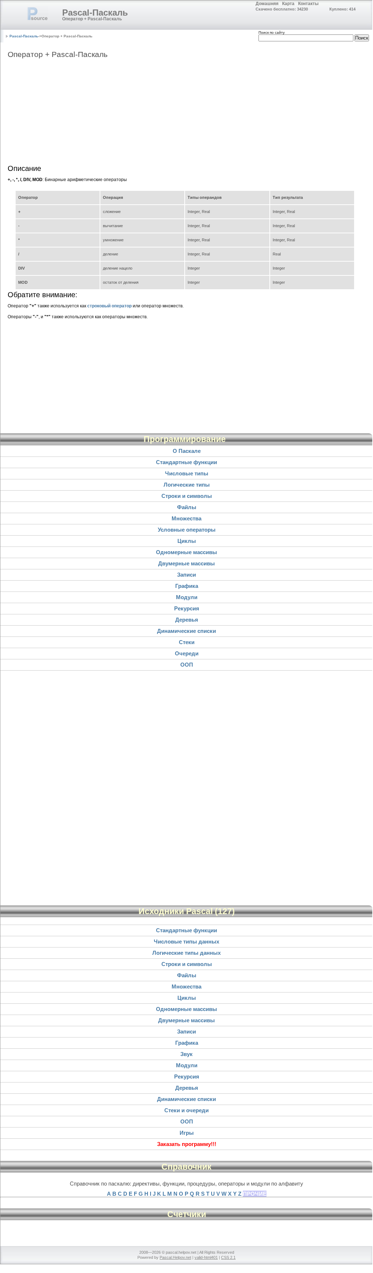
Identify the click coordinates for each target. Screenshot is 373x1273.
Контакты (308, 3)
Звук (186, 1054)
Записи (186, 575)
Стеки (186, 642)
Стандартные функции (186, 462)
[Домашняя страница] (37, 13)
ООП (186, 665)
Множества (186, 518)
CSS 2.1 (228, 1257)
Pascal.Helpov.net (175, 1257)
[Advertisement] (186, 113)
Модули (186, 597)
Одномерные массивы (186, 552)
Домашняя (267, 3)
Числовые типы (186, 473)
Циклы (186, 541)
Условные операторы (187, 530)
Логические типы (187, 485)
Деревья (186, 620)
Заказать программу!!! (186, 1144)
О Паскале (187, 451)
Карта (288, 3)
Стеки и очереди (186, 1110)
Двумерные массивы (186, 563)
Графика (186, 586)
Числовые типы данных (186, 941)
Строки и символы (186, 496)
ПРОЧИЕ (254, 1194)
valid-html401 (206, 1257)
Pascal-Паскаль (95, 12)
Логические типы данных (186, 953)
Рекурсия (186, 608)
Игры (187, 1133)
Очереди (186, 653)
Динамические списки (186, 631)
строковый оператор (109, 305)
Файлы (186, 507)
